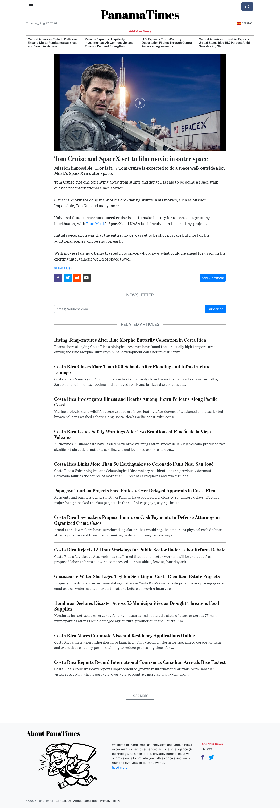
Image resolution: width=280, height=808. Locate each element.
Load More (140, 695)
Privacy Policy (110, 801)
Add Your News (140, 31)
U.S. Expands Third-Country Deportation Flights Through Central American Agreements (167, 42)
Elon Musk (95, 224)
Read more (119, 767)
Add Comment (212, 278)
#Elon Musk (63, 268)
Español (248, 23)
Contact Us (64, 801)
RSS (209, 749)
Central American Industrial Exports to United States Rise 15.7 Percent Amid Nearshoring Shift (226, 42)
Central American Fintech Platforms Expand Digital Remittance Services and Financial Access (53, 42)
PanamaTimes (140, 14)
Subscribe (215, 309)
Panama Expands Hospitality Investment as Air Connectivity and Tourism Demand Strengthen (109, 42)
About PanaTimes (85, 801)
